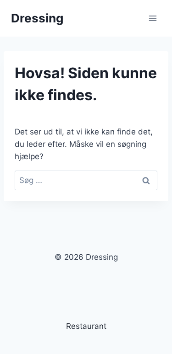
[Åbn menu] (152, 18)
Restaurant (86, 326)
